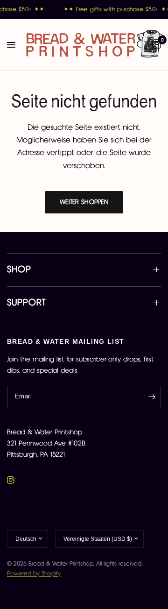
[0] (155, 45)
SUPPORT (26, 302)
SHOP (19, 269)
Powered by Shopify (34, 574)
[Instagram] (17, 480)
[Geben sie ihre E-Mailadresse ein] (151, 397)
